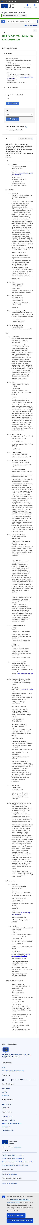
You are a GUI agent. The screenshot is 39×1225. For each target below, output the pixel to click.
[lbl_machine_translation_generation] (26, 127)
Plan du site (5, 1107)
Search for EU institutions (9, 1174)
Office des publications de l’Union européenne (16, 1054)
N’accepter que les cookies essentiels (20, 1220)
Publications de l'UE (8, 1130)
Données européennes (8, 1120)
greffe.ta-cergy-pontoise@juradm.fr (21, 955)
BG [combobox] (8, 114)
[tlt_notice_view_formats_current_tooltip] (31, 139)
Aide (3, 1067)
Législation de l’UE (7, 1116)
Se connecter (27, 7)
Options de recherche (31, 25)
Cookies (4, 1092)
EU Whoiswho (6, 1127)
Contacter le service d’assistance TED (13, 1071)
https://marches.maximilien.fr (22, 674)
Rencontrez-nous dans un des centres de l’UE (15, 1165)
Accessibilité (5, 1095)
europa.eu (17, 1147)
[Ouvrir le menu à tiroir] (4, 32)
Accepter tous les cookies (16, 1215)
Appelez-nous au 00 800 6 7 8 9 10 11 (13, 1155)
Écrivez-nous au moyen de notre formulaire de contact (17, 1162)
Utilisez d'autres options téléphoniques (13, 1158)
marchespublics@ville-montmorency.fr (22, 173)
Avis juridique (6, 1088)
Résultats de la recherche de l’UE (11, 1123)
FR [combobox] (8, 99)
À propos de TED (7, 1104)
